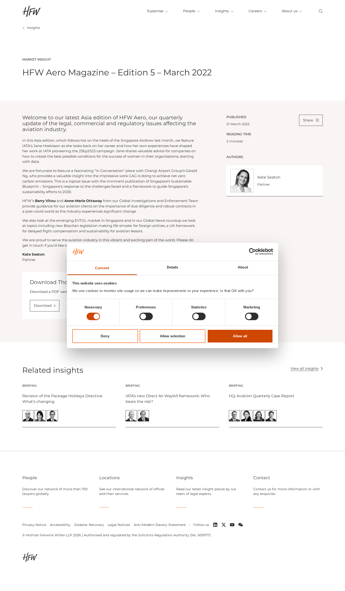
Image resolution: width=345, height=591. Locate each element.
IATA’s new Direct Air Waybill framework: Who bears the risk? (168, 399)
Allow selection (172, 336)
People (189, 11)
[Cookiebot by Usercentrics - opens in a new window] (252, 251)
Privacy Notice (34, 525)
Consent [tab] (102, 268)
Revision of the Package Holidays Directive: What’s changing (62, 399)
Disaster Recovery (89, 525)
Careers (255, 11)
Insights (222, 11)
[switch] (146, 316)
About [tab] (243, 267)
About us (289, 11)
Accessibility (60, 525)
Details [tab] (172, 267)
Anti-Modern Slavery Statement (160, 525)
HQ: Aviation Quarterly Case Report (261, 396)
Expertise (155, 11)
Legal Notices (119, 525)
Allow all (240, 336)
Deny (105, 336)
